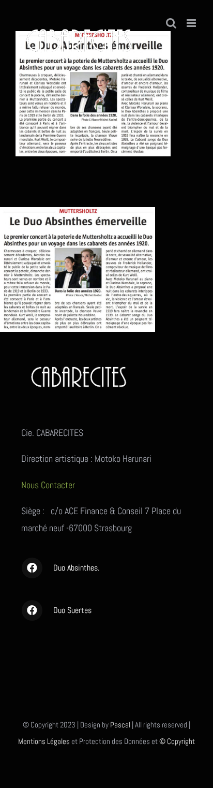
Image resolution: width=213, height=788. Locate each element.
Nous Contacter (49, 485)
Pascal (120, 724)
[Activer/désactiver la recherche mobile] (171, 23)
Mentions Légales (44, 741)
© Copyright (177, 741)
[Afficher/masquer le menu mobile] (192, 23)
